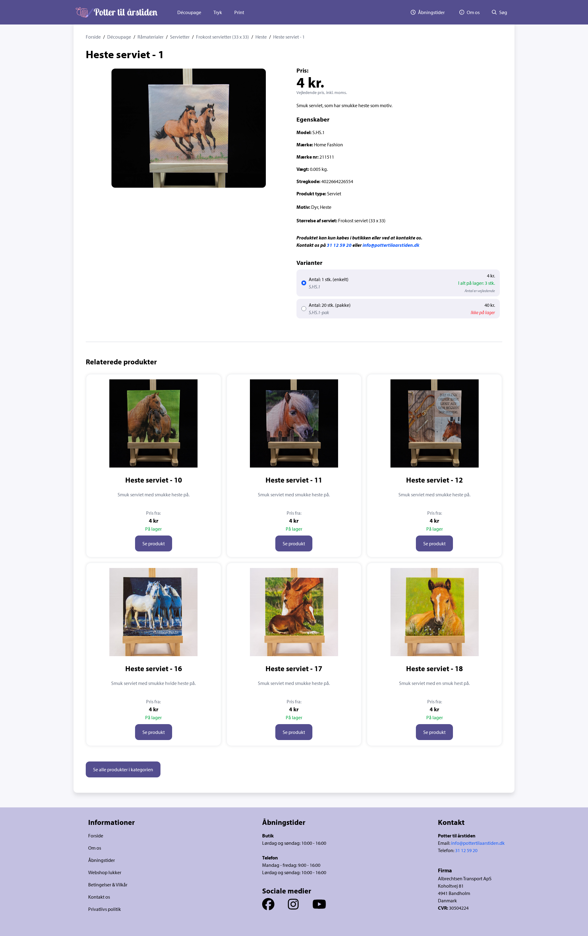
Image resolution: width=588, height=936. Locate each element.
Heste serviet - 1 (289, 37)
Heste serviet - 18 (434, 668)
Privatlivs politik (104, 909)
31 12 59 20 (339, 245)
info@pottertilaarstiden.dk (391, 245)
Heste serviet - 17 (294, 668)
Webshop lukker (104, 872)
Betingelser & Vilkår (107, 884)
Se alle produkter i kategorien (123, 769)
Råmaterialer (151, 37)
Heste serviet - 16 (153, 668)
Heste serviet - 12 (434, 479)
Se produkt (153, 543)
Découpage (189, 12)
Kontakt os (99, 897)
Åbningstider (101, 860)
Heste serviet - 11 (294, 479)
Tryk (217, 12)
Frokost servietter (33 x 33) (222, 37)
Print (239, 12)
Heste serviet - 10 (153, 479)
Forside (93, 37)
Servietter (180, 37)
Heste (261, 37)
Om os (94, 848)
